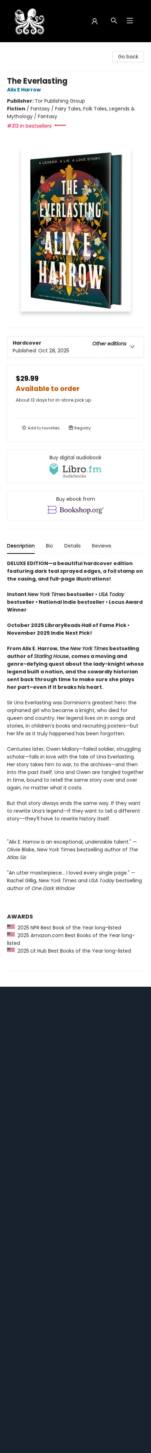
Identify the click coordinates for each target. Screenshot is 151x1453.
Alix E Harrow (24, 89)
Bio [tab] (49, 545)
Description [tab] (21, 545)
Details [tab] (72, 545)
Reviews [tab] (101, 545)
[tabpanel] (75, 765)
